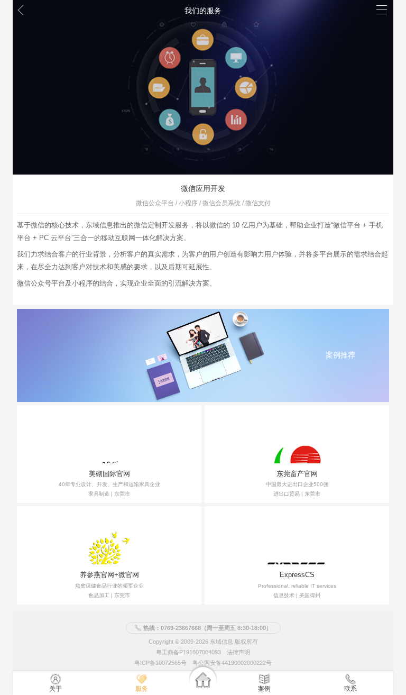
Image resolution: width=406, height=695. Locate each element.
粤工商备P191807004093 (188, 652)
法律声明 (238, 652)
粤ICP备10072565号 (160, 663)
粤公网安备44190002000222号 (232, 663)
